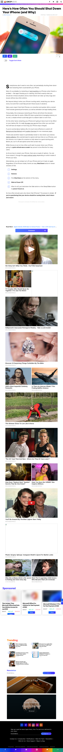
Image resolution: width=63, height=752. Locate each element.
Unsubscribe (21, 739)
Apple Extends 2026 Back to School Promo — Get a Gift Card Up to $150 (36, 227)
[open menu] (2, 1)
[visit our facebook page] (21, 724)
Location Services (30, 131)
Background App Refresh (14, 131)
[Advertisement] (31, 73)
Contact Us (13, 739)
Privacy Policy (11, 746)
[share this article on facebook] (5, 56)
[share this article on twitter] (10, 56)
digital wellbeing (11, 137)
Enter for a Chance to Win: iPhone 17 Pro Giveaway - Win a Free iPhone (31, 4)
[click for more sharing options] (15, 56)
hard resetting (34, 91)
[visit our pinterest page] (29, 724)
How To (4, 6)
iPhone (8, 6)
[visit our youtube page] (37, 724)
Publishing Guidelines (43, 746)
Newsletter (49, 739)
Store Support (31, 741)
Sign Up (49, 673)
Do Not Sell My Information (32, 746)
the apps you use (30, 123)
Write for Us (21, 741)
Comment (37, 230)
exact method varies (30, 155)
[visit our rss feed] (41, 724)
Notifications (30, 739)
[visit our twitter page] (25, 724)
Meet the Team (40, 739)
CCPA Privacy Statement (20, 746)
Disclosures (52, 746)
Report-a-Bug (41, 741)
